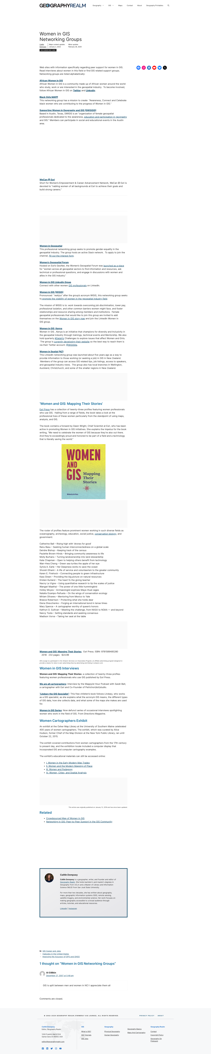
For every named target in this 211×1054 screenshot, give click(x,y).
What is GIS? (86, 1031)
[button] (168, 5)
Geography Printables (154, 5)
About (139, 5)
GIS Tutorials (86, 1035)
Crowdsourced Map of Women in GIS (65, 818)
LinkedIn (63, 908)
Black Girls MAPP (49, 97)
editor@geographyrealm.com (53, 1042)
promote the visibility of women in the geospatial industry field (74, 298)
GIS (109, 5)
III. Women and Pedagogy (59, 769)
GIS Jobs (84, 1039)
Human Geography (111, 1035)
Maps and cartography (136, 1033)
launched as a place (113, 265)
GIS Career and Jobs (48, 50)
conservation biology (105, 534)
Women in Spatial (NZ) (52, 351)
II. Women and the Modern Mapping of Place (69, 766)
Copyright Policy (157, 1035)
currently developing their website (72, 341)
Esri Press (45, 409)
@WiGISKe (71, 345)
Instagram (73, 908)
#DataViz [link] (59, 338)
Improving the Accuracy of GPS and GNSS (61, 957)
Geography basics (134, 1029)
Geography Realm (67, 882)
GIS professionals (78, 285)
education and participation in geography (105, 117)
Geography (97, 5)
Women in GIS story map (72, 318)
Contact (130, 5)
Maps (120, 5)
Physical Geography (112, 1031)
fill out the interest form (61, 255)
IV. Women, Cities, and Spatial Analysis (66, 772)
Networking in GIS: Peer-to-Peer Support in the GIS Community (79, 821)
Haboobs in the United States (56, 954)
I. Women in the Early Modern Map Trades (68, 762)
